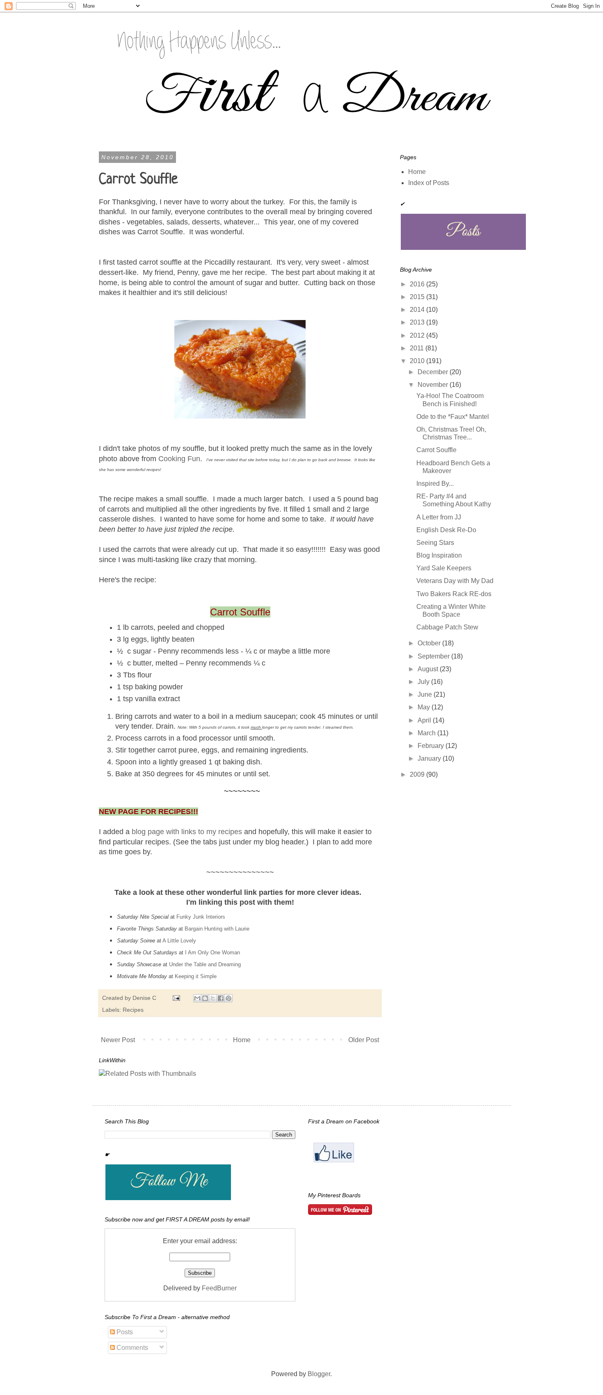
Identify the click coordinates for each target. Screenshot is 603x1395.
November (434, 384)
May (425, 707)
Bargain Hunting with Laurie (217, 929)
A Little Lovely (179, 941)
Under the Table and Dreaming (205, 964)
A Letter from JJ (438, 517)
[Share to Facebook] (221, 998)
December (434, 371)
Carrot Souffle (436, 449)
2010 (418, 360)
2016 (418, 284)
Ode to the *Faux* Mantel (452, 416)
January (430, 758)
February (431, 745)
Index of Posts (428, 182)
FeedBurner (219, 1288)
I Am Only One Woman (212, 952)
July (424, 681)
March (427, 733)
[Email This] (197, 998)
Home (242, 1039)
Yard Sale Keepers (443, 568)
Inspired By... (435, 483)
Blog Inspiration (439, 555)
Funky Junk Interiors (200, 917)
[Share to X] (213, 998)
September (434, 656)
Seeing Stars (435, 542)
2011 (417, 348)
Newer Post (118, 1039)
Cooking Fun (179, 459)
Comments (131, 1347)
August (429, 668)
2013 (418, 322)
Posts (124, 1332)
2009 (418, 774)
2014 (418, 309)
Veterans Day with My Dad (454, 580)
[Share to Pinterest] (228, 998)
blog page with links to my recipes (187, 832)
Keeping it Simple (196, 976)
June (426, 694)
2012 (418, 335)
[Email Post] (176, 998)
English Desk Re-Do (446, 529)
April (425, 720)
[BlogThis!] (205, 998)
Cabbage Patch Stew (447, 627)
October (430, 643)
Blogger (319, 1373)
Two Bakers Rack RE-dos (453, 593)
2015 (418, 296)
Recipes (133, 1009)
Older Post (363, 1039)
